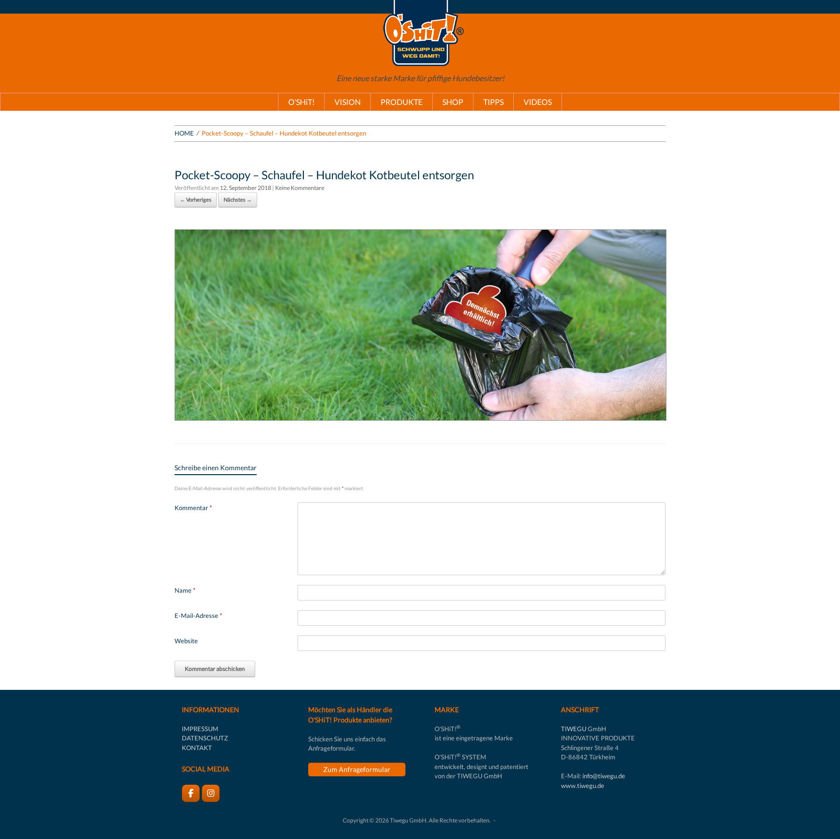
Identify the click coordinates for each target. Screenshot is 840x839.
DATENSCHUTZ (205, 738)
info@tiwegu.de (603, 776)
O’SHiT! (301, 101)
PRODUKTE (401, 101)
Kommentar (193, 508)
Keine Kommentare (299, 187)
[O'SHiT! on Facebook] (191, 794)
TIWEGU (573, 729)
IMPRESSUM (200, 729)
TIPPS (493, 101)
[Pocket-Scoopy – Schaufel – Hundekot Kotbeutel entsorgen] (420, 417)
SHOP (452, 101)
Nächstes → (238, 199)
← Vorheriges (195, 199)
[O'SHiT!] (420, 33)
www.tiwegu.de (582, 785)
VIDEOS (538, 101)
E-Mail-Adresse (198, 615)
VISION (347, 101)
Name (185, 590)
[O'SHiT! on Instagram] (211, 794)
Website (186, 641)
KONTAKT (197, 748)
